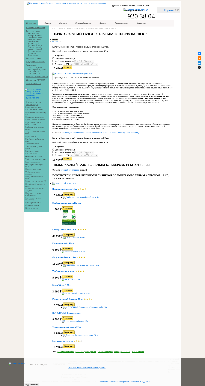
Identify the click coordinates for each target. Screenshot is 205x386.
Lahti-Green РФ (33, 71)
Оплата (47, 23)
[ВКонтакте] (199, 53)
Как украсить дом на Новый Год (33, 199)
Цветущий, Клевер (35, 45)
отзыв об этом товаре (70, 170)
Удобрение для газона (64, 61)
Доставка (63, 23)
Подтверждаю (31, 384)
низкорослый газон (65, 352)
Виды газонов (30, 136)
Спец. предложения (83, 23)
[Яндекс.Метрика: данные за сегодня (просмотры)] (17, 363)
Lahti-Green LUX (34, 73)
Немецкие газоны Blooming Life (35, 113)
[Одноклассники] (199, 58)
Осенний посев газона (33, 156)
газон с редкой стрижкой (85, 352)
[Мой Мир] (199, 63)
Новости (103, 23)
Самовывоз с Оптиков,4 (64, 59)
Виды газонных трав (33, 107)
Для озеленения (33, 34)
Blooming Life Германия (37, 70)
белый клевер (138, 352)
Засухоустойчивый (35, 49)
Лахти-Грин (82, 375)
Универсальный (33, 41)
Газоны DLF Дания (35, 68)
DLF (77, 380)
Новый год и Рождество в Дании (35, 185)
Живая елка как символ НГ (35, 181)
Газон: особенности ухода (35, 120)
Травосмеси (97, 133)
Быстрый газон (33, 43)
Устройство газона (32, 144)
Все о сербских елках (33, 202)
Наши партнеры (121, 23)
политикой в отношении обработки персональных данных (125, 382)
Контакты (141, 23)
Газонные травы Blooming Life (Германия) (121, 133)
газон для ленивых (122, 352)
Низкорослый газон (35, 35)
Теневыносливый (34, 47)
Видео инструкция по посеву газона (33, 123)
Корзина (171, 10)
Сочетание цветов (32, 205)
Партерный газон (34, 39)
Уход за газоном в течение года (35, 133)
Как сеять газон (31, 154)
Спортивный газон (35, 37)
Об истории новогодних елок (34, 166)
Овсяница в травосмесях (34, 117)
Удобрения (32, 53)
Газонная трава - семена (75, 28)
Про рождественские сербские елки (33, 194)
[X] (199, 67)
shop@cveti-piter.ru (134, 10)
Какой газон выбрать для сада (34, 140)
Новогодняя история (33, 169)
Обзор (55, 40)
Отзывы (55, 42)
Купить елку (31, 23)
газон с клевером (105, 352)
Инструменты (33, 55)
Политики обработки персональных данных (87, 368)
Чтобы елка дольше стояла (35, 159)
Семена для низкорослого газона (101, 28)
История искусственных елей (34, 178)
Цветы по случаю (32, 208)
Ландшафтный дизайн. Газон (33, 147)
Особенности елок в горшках (32, 173)
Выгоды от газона (32, 151)
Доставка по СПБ (62, 64)
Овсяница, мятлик (34, 51)
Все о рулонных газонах (34, 110)
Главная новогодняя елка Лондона (34, 190)
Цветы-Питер (57, 28)
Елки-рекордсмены (32, 162)
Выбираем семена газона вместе (34, 128)
